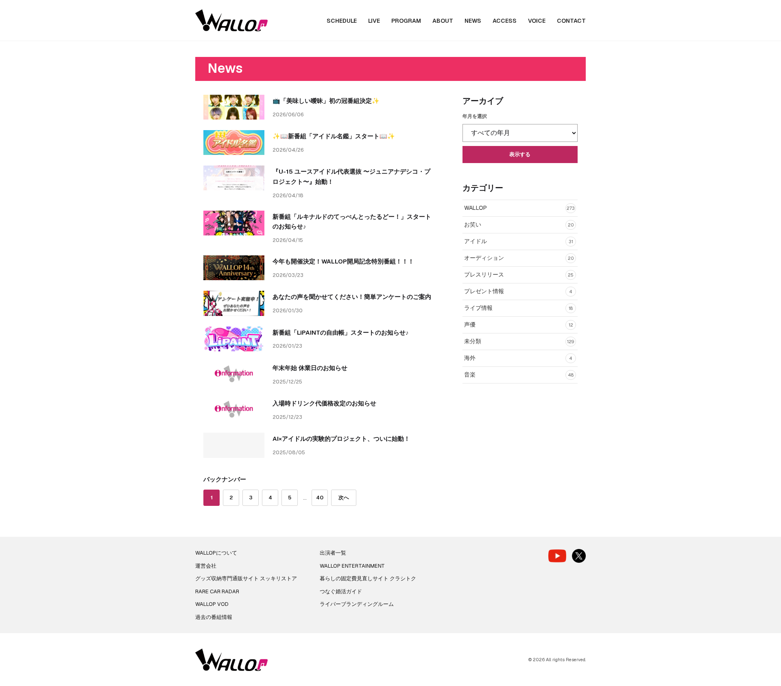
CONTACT (571, 20)
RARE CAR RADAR (217, 591)
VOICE (536, 20)
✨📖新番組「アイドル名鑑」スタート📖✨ (334, 136)
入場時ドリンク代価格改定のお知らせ (324, 403)
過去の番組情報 (213, 617)
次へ (343, 497)
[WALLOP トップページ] (231, 20)
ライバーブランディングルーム (357, 604)
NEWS (473, 20)
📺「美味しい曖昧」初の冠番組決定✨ (326, 101)
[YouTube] (557, 555)
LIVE (374, 20)
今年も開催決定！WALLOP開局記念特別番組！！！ (343, 261)
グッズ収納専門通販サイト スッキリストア (246, 578)
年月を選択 (474, 116)
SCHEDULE (342, 20)
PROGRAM (406, 20)
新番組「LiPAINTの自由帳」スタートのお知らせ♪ (341, 332)
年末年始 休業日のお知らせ (310, 368)
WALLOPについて (216, 552)
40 (319, 497)
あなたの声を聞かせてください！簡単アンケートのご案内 (352, 297)
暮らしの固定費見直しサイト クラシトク (368, 578)
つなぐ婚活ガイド (341, 591)
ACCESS (505, 20)
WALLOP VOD (212, 604)
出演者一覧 (333, 552)
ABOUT (442, 20)
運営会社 (205, 565)
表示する (519, 154)
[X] (579, 556)
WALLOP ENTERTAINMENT (352, 565)
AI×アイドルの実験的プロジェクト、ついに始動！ (341, 438)
